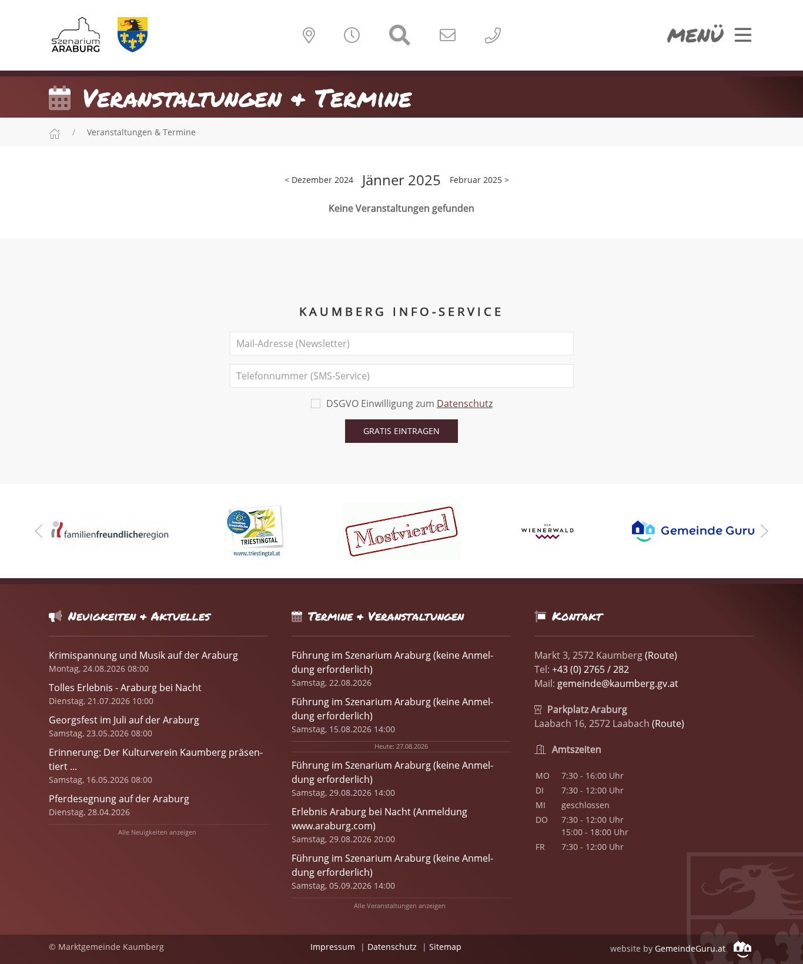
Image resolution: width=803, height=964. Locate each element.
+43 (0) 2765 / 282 (590, 669)
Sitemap (445, 946)
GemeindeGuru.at (691, 948)
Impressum (332, 946)
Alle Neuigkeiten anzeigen (157, 832)
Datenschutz (465, 403)
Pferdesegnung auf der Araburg (119, 798)
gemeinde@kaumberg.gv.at (617, 683)
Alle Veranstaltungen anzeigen (400, 905)
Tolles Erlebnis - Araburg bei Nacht (125, 687)
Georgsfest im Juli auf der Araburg (124, 719)
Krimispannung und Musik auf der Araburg (143, 655)
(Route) (661, 655)
